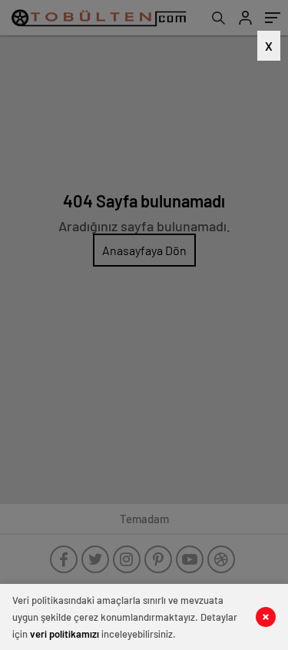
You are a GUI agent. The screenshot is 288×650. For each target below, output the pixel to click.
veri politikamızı (64, 634)
